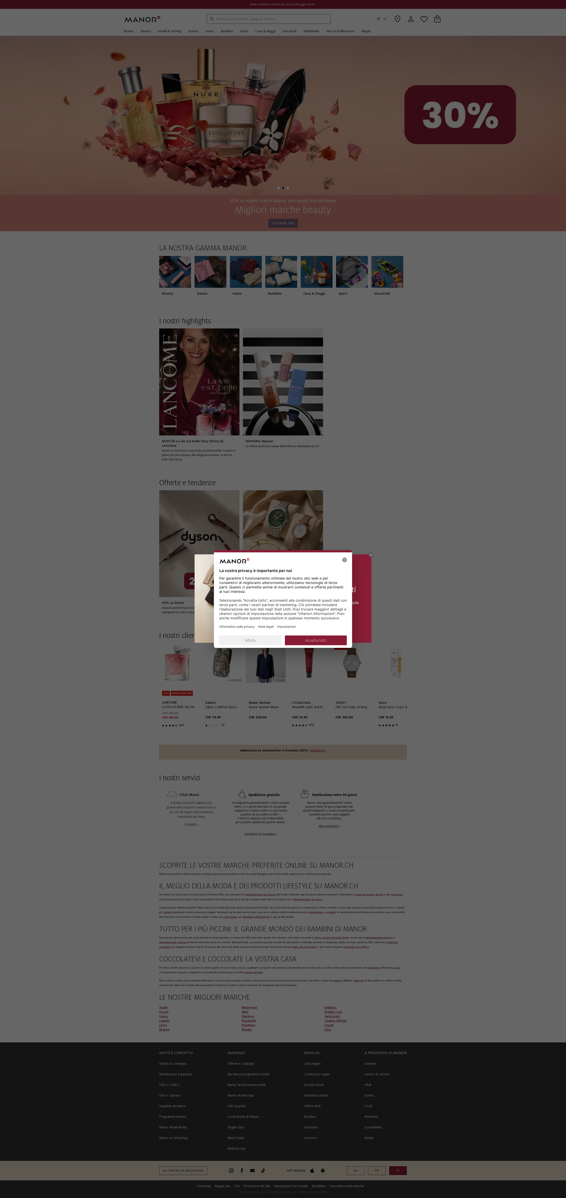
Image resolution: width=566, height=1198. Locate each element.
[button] (371, 554)
